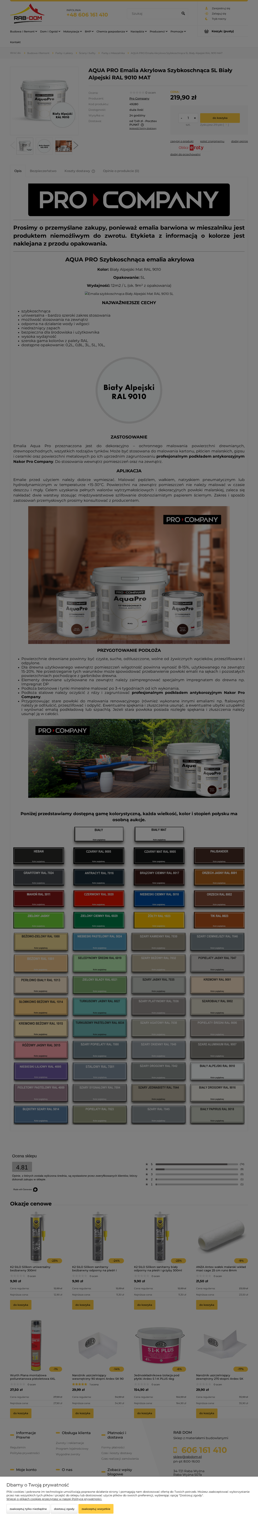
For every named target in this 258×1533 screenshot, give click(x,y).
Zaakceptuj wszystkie (96, 1508)
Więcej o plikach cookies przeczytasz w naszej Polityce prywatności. (54, 1499)
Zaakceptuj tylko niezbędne (28, 1508)
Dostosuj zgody (64, 1508)
